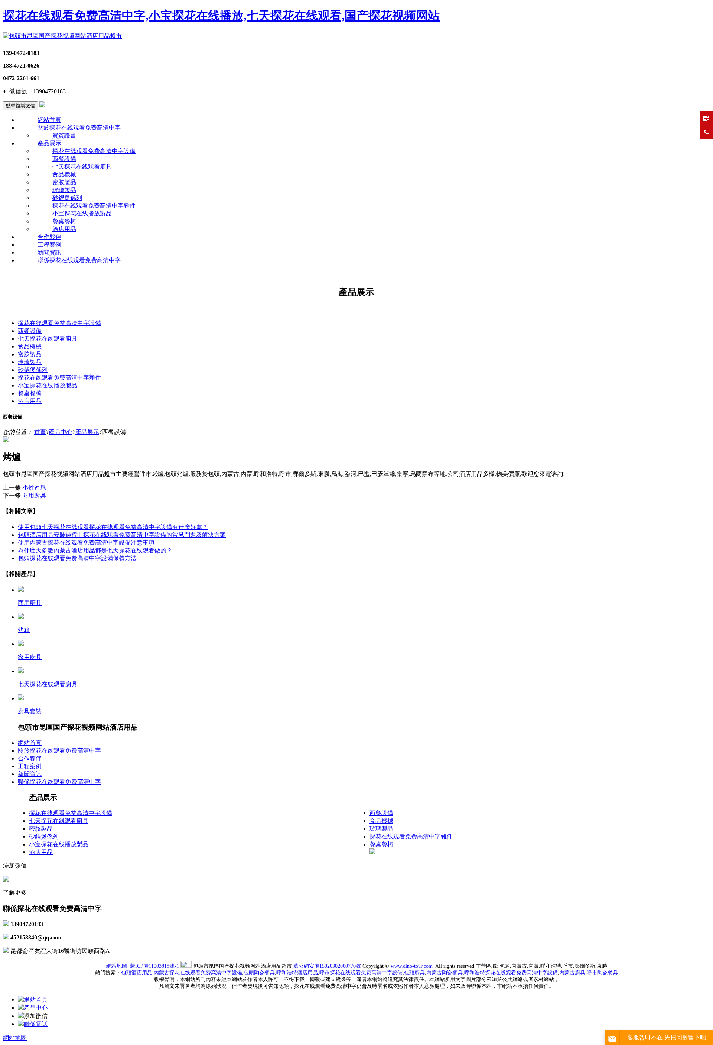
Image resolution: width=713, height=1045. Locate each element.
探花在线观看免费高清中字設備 (94, 151)
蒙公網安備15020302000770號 (327, 966)
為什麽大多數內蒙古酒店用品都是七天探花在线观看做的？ (95, 550)
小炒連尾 (34, 487)
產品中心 (60, 432)
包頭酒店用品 (136, 973)
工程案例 (49, 244)
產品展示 (49, 143)
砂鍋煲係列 (67, 198)
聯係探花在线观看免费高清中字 (79, 260)
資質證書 (64, 135)
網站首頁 (49, 120)
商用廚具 (34, 495)
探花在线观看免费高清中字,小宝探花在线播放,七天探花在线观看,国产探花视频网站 (221, 15)
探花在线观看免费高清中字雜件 (94, 205)
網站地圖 (116, 966)
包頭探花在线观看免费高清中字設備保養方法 (77, 558)
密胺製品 (64, 182)
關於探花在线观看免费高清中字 (79, 127)
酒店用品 (64, 229)
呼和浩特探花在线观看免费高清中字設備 (511, 973)
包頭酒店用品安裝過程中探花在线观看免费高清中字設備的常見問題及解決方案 (122, 535)
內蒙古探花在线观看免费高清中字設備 (198, 973)
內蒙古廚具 (572, 973)
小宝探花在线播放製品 (82, 213)
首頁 (40, 432)
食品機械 (64, 174)
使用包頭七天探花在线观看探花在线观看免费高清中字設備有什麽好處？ (113, 527)
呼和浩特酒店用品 (297, 973)
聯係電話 (36, 1024)
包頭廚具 (414, 973)
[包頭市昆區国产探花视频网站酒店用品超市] (62, 36)
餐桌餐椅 (64, 221)
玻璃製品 (64, 190)
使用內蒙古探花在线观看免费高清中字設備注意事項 (86, 542)
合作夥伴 (49, 237)
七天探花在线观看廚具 (82, 166)
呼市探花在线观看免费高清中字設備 (361, 973)
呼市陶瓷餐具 (602, 973)
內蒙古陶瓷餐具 (444, 973)
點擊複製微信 (20, 105)
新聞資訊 (49, 252)
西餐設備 (64, 159)
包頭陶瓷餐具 (259, 973)
